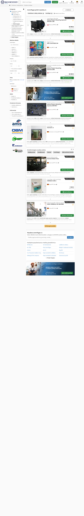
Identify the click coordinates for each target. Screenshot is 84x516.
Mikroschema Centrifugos (69, 152)
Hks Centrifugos (47, 247)
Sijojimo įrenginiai (18, 19)
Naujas (13, 96)
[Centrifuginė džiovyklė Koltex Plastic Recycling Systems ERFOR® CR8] (36, 25)
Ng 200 (61, 250)
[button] (81, 2)
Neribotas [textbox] (13, 86)
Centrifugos (16, 14)
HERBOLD (14, 52)
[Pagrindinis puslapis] (9, 5)
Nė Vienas (61, 253)
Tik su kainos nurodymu (16, 68)
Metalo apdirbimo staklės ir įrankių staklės (18, 26)
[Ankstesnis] (28, 25)
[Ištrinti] (43, 13)
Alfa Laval (14, 51)
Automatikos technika (18, 35)
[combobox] (17, 86)
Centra (28, 250)
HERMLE (14, 54)
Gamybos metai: (13, 70)
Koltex (14, 47)
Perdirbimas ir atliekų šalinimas (16, 12)
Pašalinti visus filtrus (60, 13)
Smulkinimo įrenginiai (18, 22)
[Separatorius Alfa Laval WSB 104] (36, 48)
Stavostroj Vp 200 (63, 255)
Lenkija (15, 90)
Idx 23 (44, 250)
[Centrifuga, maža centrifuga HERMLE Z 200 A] (36, 186)
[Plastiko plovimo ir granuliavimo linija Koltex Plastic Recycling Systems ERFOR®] (36, 109)
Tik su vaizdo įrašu (16, 114)
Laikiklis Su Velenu (63, 244)
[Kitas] (45, 25)
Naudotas (14, 99)
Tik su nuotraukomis (17, 112)
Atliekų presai (17, 16)
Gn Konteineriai (47, 244)
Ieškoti (48, 2)
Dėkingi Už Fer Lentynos (33, 255)
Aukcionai (14, 107)
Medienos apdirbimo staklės (18, 33)
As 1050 (29, 247)
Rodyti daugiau (51, 258)
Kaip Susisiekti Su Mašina (49, 253)
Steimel (14, 49)
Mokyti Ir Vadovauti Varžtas (66, 247)
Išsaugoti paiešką (50, 226)
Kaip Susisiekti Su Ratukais (49, 255)
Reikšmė (68, 10)
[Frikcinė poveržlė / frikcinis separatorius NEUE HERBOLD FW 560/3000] (36, 209)
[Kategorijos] (19, 2)
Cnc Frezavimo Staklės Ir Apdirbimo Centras (38, 253)
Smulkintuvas (17, 17)
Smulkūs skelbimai (16, 105)
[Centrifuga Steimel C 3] (36, 133)
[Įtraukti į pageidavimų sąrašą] (73, 20)
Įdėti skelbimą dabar (67, 98)
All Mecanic (30, 244)
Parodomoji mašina (16, 98)
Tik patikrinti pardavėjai (17, 116)
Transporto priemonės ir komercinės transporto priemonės (17, 30)
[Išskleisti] (50, 38)
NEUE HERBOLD (16, 56)
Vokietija (15, 89)
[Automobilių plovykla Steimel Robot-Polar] (36, 164)
